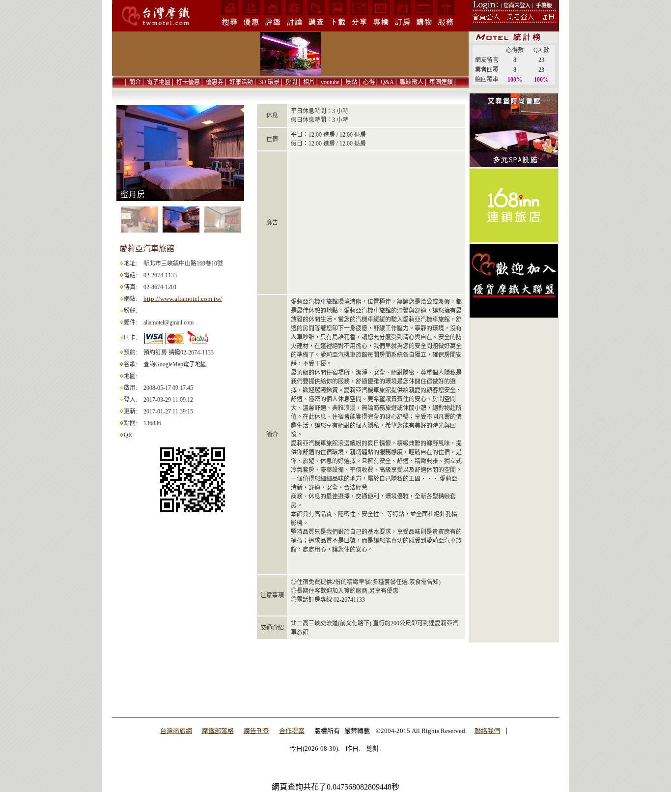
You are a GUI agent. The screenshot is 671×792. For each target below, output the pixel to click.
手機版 (544, 5)
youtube (330, 82)
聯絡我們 (487, 730)
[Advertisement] (514, 475)
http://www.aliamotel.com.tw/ (182, 298)
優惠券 (215, 82)
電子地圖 (158, 82)
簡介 (135, 82)
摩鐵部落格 (218, 730)
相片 (309, 82)
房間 (291, 82)
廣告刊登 (256, 730)
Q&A (387, 82)
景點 (351, 82)
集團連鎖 (441, 82)
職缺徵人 (411, 82)
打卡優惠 (188, 82)
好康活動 (241, 82)
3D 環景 (269, 82)
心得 (369, 82)
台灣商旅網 (176, 730)
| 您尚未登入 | (517, 5)
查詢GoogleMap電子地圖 (175, 364)
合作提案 (292, 730)
